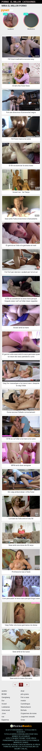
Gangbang (6, 697)
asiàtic (4, 691)
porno (5, 2)
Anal (22, 691)
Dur (3, 700)
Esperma (5, 720)
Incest (4, 704)
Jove (4, 713)
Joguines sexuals (28, 717)
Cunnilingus (25, 704)
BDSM (4, 694)
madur (23, 700)
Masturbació (26, 707)
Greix (23, 720)
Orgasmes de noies (29, 713)
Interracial (6, 710)
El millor (15, 2)
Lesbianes (6, 707)
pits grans (25, 694)
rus (3, 717)
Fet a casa (25, 697)
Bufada (23, 710)
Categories (28, 2)
